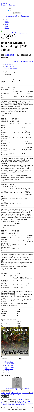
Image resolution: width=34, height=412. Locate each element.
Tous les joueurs (9, 365)
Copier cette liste (9, 66)
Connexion (4, 5)
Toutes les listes (9, 364)
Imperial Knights (12, 33)
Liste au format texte (11, 68)
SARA (7, 372)
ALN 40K (4, 3)
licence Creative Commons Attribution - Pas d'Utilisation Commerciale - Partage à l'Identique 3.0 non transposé (17, 402)
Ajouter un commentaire (21, 61)
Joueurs (7, 21)
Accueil (3, 33)
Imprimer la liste (9, 64)
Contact (7, 28)
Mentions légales (16, 393)
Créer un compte (24, 16)
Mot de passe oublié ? (11, 16)
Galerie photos (9, 369)
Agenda (7, 370)
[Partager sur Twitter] (8, 38)
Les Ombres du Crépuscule (13, 389)
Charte (8, 393)
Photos (7, 22)
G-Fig (6, 24)
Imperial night (23, 33)
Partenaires (25, 393)
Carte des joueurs (10, 367)
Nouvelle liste (9, 362)
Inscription (12, 5)
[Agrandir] (17, 387)
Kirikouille (10, 55)
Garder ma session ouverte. (18, 11)
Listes (6, 19)
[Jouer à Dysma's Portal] (15, 355)
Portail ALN (10, 394)
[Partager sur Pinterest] (13, 38)
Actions (31, 61)
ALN (6, 26)
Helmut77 (26, 389)
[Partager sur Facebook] (3, 38)
